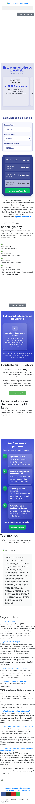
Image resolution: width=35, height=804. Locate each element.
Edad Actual (9, 125)
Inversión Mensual (11, 144)
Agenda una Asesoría (17, 191)
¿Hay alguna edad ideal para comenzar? (18, 726)
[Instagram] (8, 794)
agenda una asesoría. (23, 217)
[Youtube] (13, 794)
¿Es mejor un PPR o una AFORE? (15, 681)
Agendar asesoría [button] (17, 527)
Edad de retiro (9, 134)
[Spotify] (18, 794)
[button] (17, 8)
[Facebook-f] (3, 794)
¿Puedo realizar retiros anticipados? (16, 711)
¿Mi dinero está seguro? (12, 642)
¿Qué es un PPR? (9, 621)
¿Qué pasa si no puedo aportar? (15, 668)
